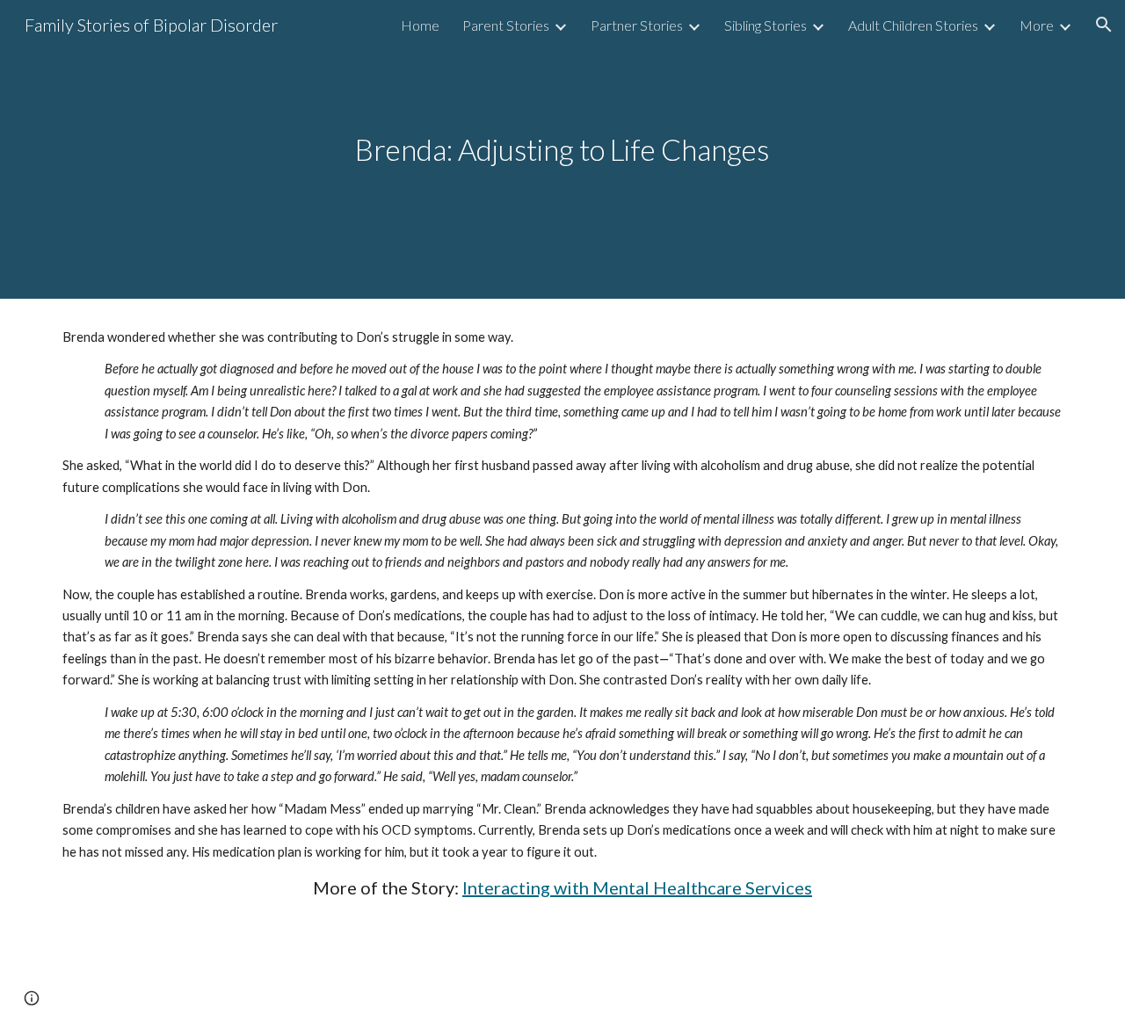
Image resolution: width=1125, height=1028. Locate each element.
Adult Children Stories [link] (913, 25)
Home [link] (420, 25)
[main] (562, 150)
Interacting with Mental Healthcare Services (637, 887)
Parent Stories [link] (505, 25)
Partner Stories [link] (637, 25)
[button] (1104, 25)
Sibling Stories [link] (765, 25)
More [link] (1037, 25)
